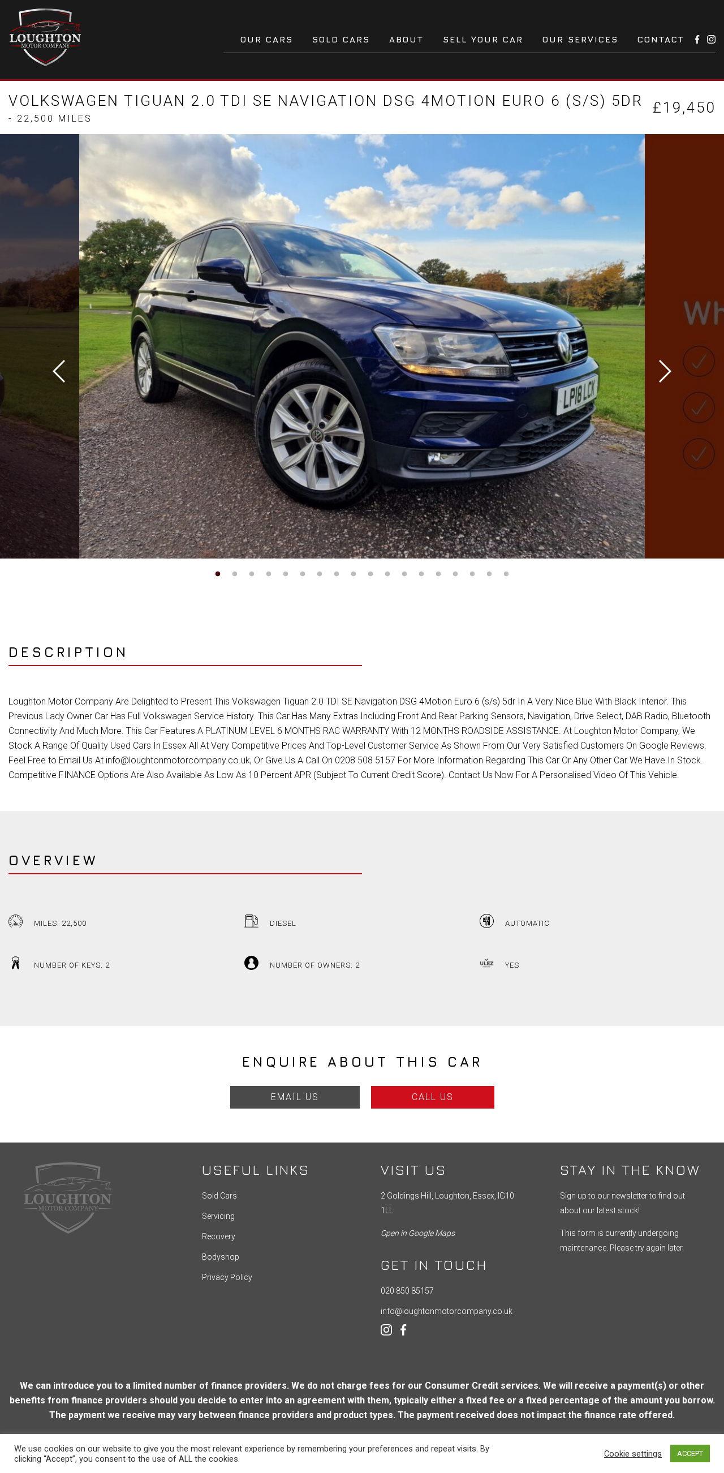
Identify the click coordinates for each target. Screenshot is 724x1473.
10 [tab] (370, 574)
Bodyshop (220, 1256)
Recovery (218, 1236)
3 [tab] (251, 574)
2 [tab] (234, 574)
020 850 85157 (407, 1290)
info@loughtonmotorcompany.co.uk (446, 1311)
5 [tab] (285, 574)
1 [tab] (217, 574)
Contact (660, 39)
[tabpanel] (362, 346)
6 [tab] (302, 574)
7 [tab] (319, 574)
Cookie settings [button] (633, 1454)
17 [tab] (489, 574)
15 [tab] (455, 574)
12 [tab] (404, 574)
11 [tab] (387, 574)
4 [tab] (268, 574)
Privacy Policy (227, 1277)
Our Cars (266, 39)
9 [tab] (353, 574)
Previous (59, 371)
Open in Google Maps (418, 1233)
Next (665, 371)
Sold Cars (341, 39)
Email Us (295, 1097)
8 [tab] (336, 574)
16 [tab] (472, 574)
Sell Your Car (483, 39)
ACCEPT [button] (690, 1453)
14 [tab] (438, 574)
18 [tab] (506, 574)
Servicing (218, 1216)
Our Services (580, 39)
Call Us (433, 1097)
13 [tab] (421, 574)
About (406, 39)
